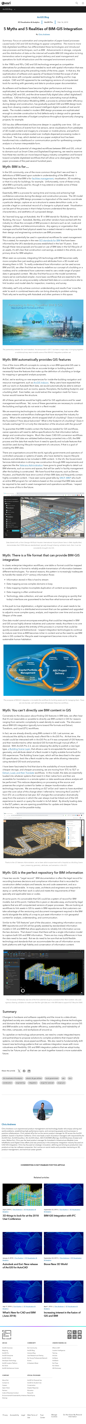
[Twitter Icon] (19, 1072)
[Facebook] (70, 1332)
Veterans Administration (31, 465)
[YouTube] (80, 1337)
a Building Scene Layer (19, 749)
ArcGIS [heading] (4, 1343)
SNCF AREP (65, 478)
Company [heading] (5, 1375)
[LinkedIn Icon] (29, 1072)
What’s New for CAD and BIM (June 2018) (19, 1314)
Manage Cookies (54, 1416)
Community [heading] (31, 1343)
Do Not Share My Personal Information (72, 1416)
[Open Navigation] (83, 3)
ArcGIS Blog (7, 9)
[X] (75, 1332)
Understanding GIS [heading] (59, 1343)
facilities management (43, 178)
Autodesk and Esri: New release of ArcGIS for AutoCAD (20, 1266)
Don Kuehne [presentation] (64, 1209)
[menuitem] (14, 1348)
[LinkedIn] (80, 1332)
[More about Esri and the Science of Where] (6, 1335)
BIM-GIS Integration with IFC (60, 1215)
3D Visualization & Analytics (29, 22)
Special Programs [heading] (33, 1375)
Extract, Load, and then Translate (18, 773)
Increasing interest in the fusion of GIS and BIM (62, 1314)
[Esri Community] (70, 1337)
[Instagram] (75, 1337)
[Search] (77, 3)
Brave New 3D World (56, 1264)
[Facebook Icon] (24, 1072)
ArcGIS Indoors (40, 382)
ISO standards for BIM (49, 240)
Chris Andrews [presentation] (17, 1209)
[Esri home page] (6, 3)
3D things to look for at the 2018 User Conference (21, 1217)
